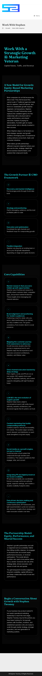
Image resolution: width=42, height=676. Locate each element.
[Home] (2, 28)
